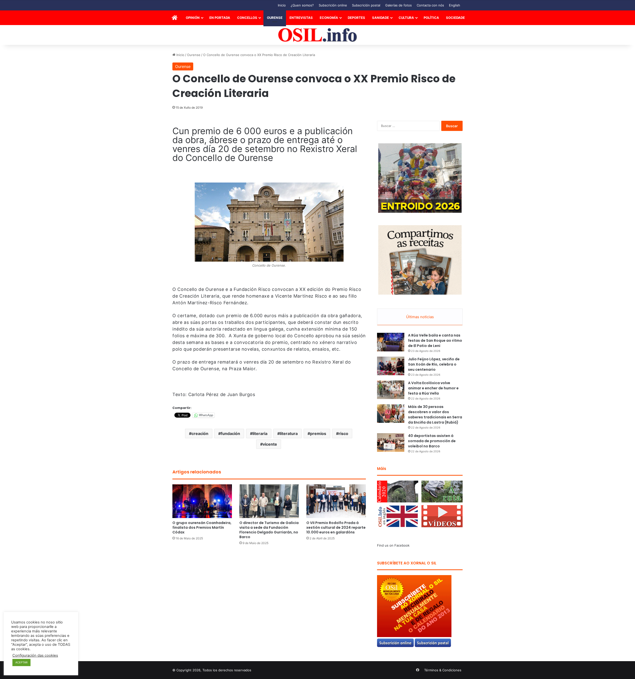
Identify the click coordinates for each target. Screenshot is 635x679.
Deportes (356, 18)
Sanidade (380, 18)
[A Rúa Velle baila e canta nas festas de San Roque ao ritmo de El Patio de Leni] (390, 342)
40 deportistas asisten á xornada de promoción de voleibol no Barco (432, 441)
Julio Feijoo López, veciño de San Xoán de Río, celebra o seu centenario (434, 364)
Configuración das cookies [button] (35, 655)
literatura (289, 433)
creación (199, 433)
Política (431, 18)
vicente (270, 444)
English (454, 5)
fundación (230, 433)
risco (343, 433)
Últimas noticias (420, 316)
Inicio (282, 5)
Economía (329, 18)
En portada (219, 18)
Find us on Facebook (393, 545)
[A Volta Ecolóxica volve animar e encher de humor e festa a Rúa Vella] (390, 389)
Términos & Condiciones (442, 670)
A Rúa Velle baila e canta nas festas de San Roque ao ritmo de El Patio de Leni (435, 340)
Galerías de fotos (398, 5)
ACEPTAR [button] (21, 662)
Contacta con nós (430, 5)
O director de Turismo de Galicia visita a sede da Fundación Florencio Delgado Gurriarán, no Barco (269, 529)
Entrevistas (301, 18)
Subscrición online (333, 5)
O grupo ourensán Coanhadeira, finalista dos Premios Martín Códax (201, 527)
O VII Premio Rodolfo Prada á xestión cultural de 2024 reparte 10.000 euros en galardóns (336, 527)
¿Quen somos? (302, 5)
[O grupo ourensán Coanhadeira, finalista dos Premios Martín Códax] (202, 501)
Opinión (193, 18)
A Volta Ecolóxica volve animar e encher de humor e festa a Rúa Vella (433, 388)
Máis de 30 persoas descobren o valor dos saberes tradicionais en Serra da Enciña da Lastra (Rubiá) (435, 414)
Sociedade (455, 18)
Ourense (275, 18)
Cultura (406, 18)
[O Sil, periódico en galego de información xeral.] (317, 35)
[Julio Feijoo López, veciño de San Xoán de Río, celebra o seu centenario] (390, 366)
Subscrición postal (366, 5)
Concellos (247, 18)
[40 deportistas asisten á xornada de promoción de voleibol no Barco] (390, 442)
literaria (260, 433)
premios (318, 433)
